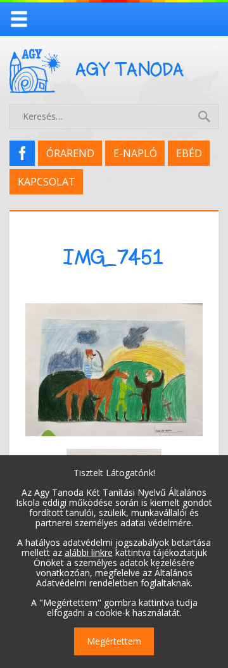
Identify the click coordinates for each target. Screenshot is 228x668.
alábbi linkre (89, 552)
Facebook (26, 153)
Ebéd (189, 153)
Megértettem (114, 641)
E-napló (135, 153)
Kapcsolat (46, 182)
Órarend (70, 153)
